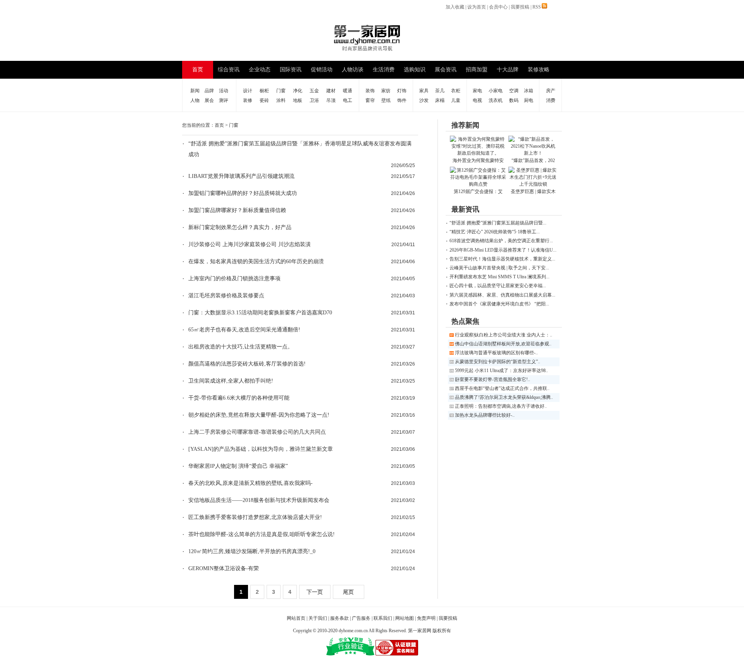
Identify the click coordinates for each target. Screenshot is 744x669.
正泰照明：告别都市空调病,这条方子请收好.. (501, 406)
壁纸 (386, 100)
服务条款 (339, 618)
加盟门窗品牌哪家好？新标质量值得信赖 (237, 210)
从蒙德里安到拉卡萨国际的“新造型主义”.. (497, 361)
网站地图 (404, 618)
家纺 (386, 90)
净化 (297, 90)
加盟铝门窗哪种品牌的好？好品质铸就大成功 (242, 193)
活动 (223, 90)
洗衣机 (496, 100)
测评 (223, 100)
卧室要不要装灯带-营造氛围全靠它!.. (492, 379)
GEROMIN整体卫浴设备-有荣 (223, 568)
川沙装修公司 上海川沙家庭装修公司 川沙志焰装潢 (249, 244)
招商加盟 (476, 69)
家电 (477, 90)
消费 (550, 100)
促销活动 (321, 69)
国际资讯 (290, 69)
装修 (247, 100)
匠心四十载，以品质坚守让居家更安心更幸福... (498, 285)
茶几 (439, 90)
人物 (195, 100)
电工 (347, 100)
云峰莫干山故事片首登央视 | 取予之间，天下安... (499, 268)
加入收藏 (455, 7)
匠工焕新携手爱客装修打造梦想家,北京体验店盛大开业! (255, 517)
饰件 (401, 100)
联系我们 (383, 618)
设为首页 (476, 7)
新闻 (195, 90)
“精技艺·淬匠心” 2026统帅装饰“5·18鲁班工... (495, 231)
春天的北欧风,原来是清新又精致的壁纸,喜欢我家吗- (250, 483)
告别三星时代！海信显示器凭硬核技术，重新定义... (502, 259)
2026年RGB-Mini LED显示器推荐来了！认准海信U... (503, 250)
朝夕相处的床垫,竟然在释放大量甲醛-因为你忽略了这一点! (258, 415)
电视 (477, 100)
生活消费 (383, 69)
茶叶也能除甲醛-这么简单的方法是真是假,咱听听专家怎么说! (261, 534)
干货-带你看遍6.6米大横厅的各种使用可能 (238, 398)
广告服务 (361, 618)
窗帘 (370, 100)
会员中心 (498, 7)
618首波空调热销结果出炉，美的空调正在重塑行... (501, 240)
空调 (513, 90)
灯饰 (401, 90)
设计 (247, 90)
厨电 (528, 100)
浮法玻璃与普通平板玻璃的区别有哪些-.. (496, 352)
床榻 (439, 100)
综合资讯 (228, 69)
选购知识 (414, 69)
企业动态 (259, 69)
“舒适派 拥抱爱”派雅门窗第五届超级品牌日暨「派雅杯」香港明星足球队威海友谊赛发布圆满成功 (300, 149)
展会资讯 (445, 69)
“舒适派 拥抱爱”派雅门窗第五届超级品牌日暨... (498, 223)
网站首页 (296, 618)
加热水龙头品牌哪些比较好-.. (485, 415)
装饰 (370, 90)
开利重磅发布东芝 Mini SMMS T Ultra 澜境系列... (499, 276)
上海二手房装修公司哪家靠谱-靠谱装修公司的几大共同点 (257, 432)
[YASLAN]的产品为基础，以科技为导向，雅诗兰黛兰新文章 (260, 449)
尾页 (348, 592)
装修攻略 (538, 69)
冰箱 (528, 90)
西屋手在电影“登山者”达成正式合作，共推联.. (502, 388)
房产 (550, 90)
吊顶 (331, 100)
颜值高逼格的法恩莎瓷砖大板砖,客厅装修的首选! (247, 364)
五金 (314, 90)
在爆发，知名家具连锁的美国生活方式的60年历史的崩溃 (256, 261)
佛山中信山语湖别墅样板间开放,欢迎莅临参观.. (503, 344)
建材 (331, 90)
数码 (513, 100)
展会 (209, 100)
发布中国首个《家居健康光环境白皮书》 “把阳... (499, 304)
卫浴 (314, 100)
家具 (424, 90)
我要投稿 (520, 7)
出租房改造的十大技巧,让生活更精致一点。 (240, 347)
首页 (197, 69)
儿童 (455, 100)
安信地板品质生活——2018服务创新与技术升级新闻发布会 (258, 500)
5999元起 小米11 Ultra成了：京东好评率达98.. (501, 370)
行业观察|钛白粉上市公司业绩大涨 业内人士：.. (503, 335)
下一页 (315, 592)
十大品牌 (507, 69)
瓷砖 (264, 100)
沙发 (424, 100)
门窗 (281, 90)
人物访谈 (352, 69)
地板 (297, 100)
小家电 (496, 90)
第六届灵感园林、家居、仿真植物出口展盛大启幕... (502, 295)
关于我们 (317, 618)
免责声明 (426, 618)
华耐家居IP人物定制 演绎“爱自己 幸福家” (238, 466)
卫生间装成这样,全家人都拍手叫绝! (230, 381)
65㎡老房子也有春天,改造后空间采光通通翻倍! (244, 330)
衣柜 (455, 90)
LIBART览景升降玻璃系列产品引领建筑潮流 (241, 176)
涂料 (281, 100)
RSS (536, 7)
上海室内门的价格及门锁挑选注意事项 (234, 278)
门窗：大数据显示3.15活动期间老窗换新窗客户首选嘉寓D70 (260, 313)
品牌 (209, 90)
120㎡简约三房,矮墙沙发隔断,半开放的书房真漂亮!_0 (251, 551)
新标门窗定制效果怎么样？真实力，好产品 (239, 227)
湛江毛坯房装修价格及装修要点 (226, 295)
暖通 (347, 90)
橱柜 (264, 90)
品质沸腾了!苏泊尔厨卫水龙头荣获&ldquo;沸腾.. (504, 397)
